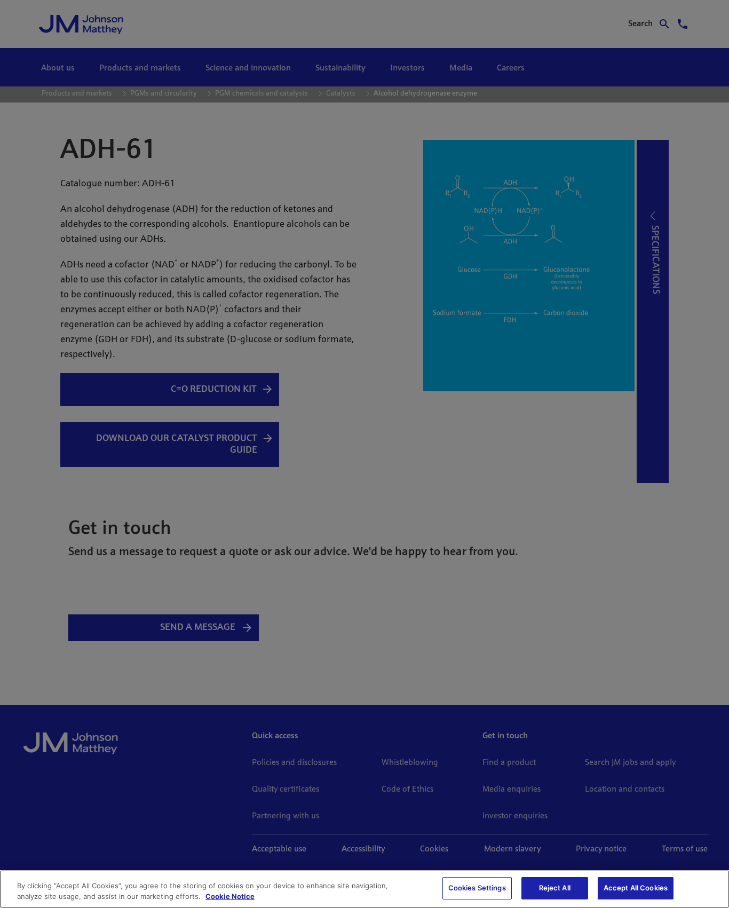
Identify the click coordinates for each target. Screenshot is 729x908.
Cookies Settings (477, 887)
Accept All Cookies (636, 887)
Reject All (554, 887)
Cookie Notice (230, 896)
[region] (364, 889)
